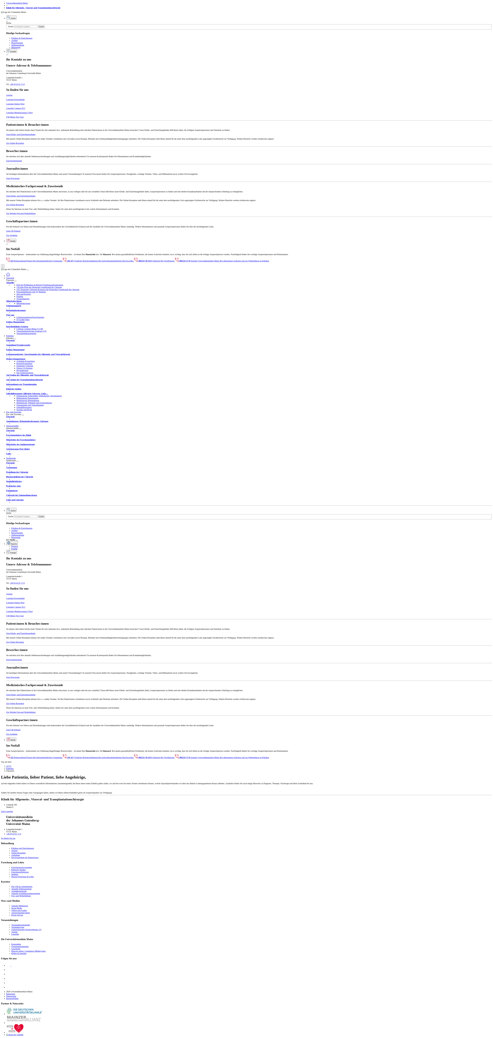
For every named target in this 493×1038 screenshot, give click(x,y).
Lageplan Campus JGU (15, 108)
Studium (14, 874)
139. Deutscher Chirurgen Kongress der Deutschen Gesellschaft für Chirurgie (47, 289)
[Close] (7, 21)
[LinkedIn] (8, 970)
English (14, 549)
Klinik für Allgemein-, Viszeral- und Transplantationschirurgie (33, 8)
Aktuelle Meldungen (19, 906)
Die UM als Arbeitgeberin (21, 886)
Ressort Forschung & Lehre (22, 877)
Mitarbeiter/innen (23, 303)
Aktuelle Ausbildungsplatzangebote (25, 893)
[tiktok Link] (8, 987)
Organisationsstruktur (20, 946)
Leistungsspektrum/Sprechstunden (30, 317)
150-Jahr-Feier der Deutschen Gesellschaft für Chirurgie (39, 287)
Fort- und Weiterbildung (21, 896)
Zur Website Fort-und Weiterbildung (21, 213)
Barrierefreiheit (12, 998)
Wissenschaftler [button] (12, 426)
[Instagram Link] (8, 978)
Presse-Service (17, 915)
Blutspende (15, 47)
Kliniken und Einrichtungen (22, 848)
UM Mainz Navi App (15, 117)
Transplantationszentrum (26, 333)
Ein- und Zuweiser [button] (13, 412)
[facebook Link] (8, 983)
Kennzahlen (16, 944)
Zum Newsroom (13, 178)
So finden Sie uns (8, 838)
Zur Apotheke (11, 235)
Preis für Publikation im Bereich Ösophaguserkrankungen (39, 285)
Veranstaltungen (22, 299)
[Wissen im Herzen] (15, 1032)
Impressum (10, 994)
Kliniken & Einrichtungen (21, 38)
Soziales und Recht (24, 410)
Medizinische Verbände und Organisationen (34, 403)
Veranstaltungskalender (20, 925)
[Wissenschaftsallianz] (24, 1023)
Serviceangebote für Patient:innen (25, 857)
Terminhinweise (17, 927)
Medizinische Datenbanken (27, 398)
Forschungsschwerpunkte (21, 867)
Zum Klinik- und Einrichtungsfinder (20, 134)
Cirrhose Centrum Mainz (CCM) (29, 329)
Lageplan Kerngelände (15, 99)
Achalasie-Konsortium (25, 361)
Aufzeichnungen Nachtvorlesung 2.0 (26, 929)
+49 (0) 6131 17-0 (17, 84)
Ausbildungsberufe (19, 891)
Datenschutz (11, 996)
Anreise (9, 95)
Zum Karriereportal (14, 161)
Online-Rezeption (18, 853)
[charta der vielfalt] (14, 1035)
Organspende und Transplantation (30, 405)
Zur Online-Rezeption (15, 143)
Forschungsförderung (20, 872)
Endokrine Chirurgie (24, 366)
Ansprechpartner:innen (20, 913)
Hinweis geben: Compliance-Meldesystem (28, 951)
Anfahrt (14, 40)
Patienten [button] (10, 336)
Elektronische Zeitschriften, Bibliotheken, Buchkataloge (39, 396)
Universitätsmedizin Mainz (17, 3)
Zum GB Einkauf (13, 231)
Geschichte (15, 949)
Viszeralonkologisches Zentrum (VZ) (31, 331)
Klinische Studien (18, 870)
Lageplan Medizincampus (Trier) (19, 113)
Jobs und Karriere (23, 294)
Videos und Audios (19, 910)
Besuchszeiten (17, 43)
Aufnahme (15, 855)
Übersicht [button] (10, 278)
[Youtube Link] (9, 974)
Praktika (19, 296)
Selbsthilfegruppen (24, 407)
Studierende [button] (11, 458)
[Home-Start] (8, 276)
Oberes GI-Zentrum (24, 368)
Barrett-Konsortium (24, 363)
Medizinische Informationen (27, 400)
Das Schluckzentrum (24, 373)
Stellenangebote (17, 45)
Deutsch (14, 546)
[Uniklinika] (24, 1014)
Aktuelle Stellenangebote (21, 889)
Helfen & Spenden (18, 953)
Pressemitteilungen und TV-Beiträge (31, 292)
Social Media (16, 908)
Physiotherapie (22, 370)
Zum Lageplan (7, 811)
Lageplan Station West (15, 104)
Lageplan (15, 934)
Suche (8, 23)
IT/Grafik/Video (23, 320)
